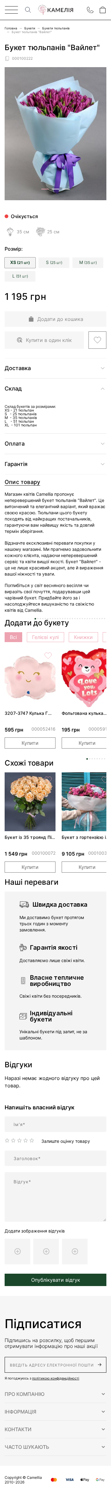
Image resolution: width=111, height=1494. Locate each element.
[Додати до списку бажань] (97, 340)
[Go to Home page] (55, 10)
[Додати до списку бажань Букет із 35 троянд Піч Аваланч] (48, 780)
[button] (55, 1394)
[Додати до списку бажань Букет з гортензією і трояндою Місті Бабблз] (105, 780)
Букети (29, 28)
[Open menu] (11, 10)
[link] (30, 677)
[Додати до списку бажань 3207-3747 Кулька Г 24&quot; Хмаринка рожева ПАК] (48, 655)
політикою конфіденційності (55, 1378)
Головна (11, 28)
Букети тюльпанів (56, 28)
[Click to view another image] (45, 189)
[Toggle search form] (28, 10)
